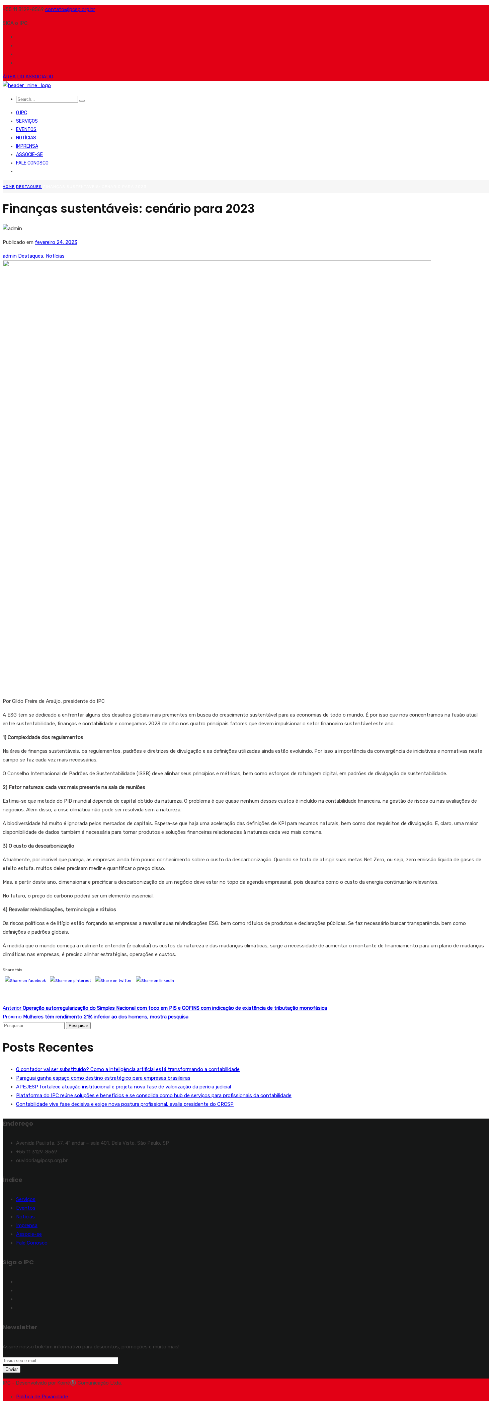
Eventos (26, 129)
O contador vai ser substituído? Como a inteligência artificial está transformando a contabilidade (128, 1069)
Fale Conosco (32, 163)
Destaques (29, 186)
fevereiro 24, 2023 (56, 242)
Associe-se (29, 154)
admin (10, 256)
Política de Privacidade (42, 1397)
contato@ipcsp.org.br (70, 9)
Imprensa (27, 146)
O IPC (21, 113)
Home (9, 186)
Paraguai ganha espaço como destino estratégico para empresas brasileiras (103, 1078)
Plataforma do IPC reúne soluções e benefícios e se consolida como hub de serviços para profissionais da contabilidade (154, 1095)
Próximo (95, 1017)
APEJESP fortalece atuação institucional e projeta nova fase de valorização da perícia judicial (123, 1087)
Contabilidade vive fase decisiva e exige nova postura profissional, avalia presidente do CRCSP (125, 1104)
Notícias (26, 138)
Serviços (27, 121)
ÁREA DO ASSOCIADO (28, 77)
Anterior (165, 1008)
